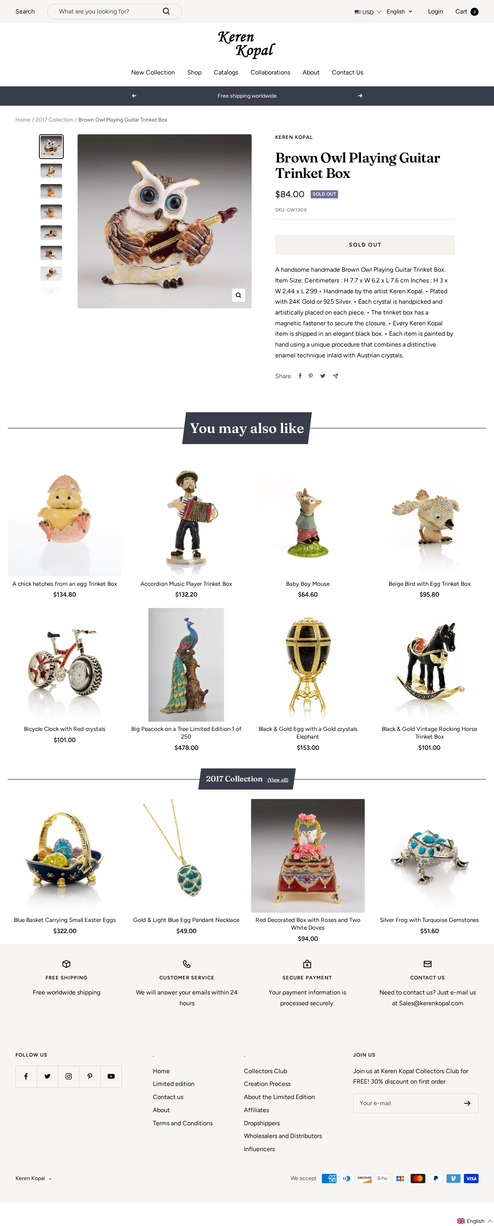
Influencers (259, 1149)
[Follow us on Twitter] (47, 1076)
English (396, 11)
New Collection (153, 72)
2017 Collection (54, 120)
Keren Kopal (294, 137)
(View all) (277, 780)
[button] (475, 1221)
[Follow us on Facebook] (26, 1076)
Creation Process (267, 1083)
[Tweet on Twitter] (323, 376)
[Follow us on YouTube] (111, 1076)
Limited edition (174, 1083)
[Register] (467, 1103)
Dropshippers (262, 1123)
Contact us (168, 1097)
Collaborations (270, 72)
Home (22, 120)
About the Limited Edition (279, 1097)
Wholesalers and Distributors (283, 1136)
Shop (194, 72)
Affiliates (256, 1110)
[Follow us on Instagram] (68, 1076)
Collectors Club (265, 1071)
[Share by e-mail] (335, 376)
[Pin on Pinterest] (311, 376)
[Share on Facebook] (300, 376)
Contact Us (347, 72)
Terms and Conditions (183, 1123)
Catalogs (226, 72)
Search (25, 11)
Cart (465, 11)
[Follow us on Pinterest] (89, 1076)
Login (435, 11)
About (311, 72)
